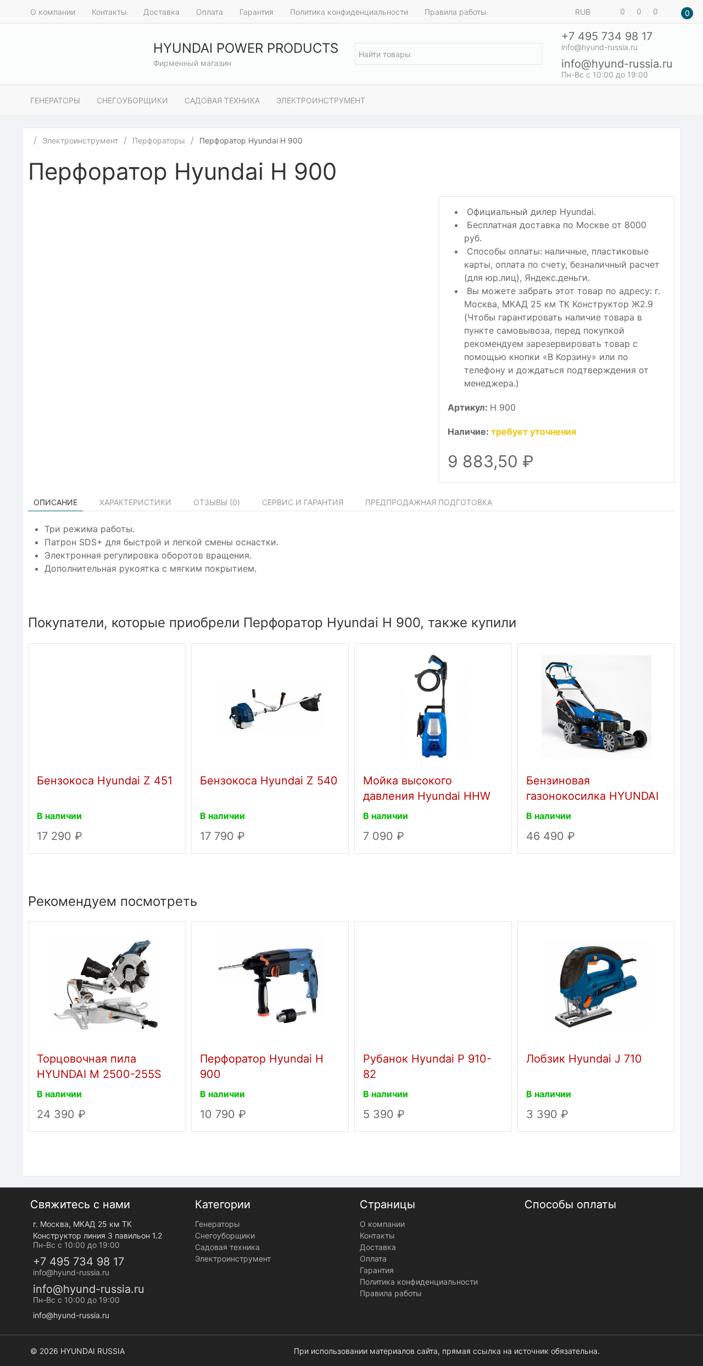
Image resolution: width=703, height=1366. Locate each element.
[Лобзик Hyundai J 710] (596, 983)
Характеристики (135, 502)
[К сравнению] (658, 173)
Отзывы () (216, 502)
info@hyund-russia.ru (617, 63)
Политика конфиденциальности (349, 11)
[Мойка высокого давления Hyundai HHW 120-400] (433, 705)
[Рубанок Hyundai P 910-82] (433, 983)
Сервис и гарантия (302, 502)
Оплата (209, 11)
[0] (607, 11)
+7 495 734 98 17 (606, 36)
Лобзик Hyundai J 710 (584, 1058)
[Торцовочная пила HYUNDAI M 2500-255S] (107, 983)
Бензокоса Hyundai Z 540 (269, 780)
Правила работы (456, 11)
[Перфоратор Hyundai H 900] (270, 983)
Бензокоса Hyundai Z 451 (104, 780)
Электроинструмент (320, 100)
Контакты (109, 11)
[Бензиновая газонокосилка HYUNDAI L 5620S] (596, 705)
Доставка (161, 11)
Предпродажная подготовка (428, 502)
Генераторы (55, 100)
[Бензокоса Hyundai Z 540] (270, 705)
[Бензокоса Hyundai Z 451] (107, 705)
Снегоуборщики (132, 100)
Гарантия (256, 11)
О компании (52, 11)
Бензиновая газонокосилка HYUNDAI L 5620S (592, 796)
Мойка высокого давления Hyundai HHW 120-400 (426, 796)
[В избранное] (669, 173)
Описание (55, 502)
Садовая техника (222, 100)
